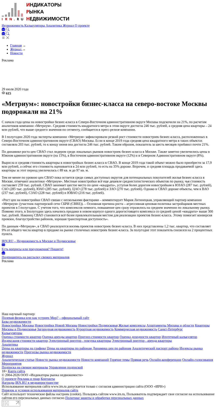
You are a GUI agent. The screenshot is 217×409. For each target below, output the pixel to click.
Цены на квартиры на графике (24, 348)
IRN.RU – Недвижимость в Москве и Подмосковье (39, 241)
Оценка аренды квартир (59, 337)
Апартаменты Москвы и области (170, 325)
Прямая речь (140, 360)
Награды (8, 382)
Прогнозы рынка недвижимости (47, 352)
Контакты (48, 379)
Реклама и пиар (28, 379)
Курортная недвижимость (95, 329)
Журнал (69, 25)
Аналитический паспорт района (155, 348)
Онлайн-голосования (197, 360)
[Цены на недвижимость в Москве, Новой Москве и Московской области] (36, 22)
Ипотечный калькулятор (179, 337)
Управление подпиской (66, 367)
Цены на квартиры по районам (69, 348)
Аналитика (54, 25)
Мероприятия (11, 363)
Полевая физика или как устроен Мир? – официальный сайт (45, 318)
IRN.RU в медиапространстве (36, 382)
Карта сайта (16, 371)
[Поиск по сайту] (7, 30)
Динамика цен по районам (112, 348)
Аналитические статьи (18, 360)
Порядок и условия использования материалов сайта (40, 390)
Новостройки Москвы (18, 325)
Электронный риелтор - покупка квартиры (80, 340)
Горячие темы (120, 360)
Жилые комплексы (132, 325)
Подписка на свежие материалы (25, 367)
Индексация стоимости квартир (25, 340)
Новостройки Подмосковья (98, 325)
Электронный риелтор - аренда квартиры (142, 340)
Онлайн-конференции (165, 360)
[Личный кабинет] (4, 30)
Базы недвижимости (16, 321)
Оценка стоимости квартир (21, 337)
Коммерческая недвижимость (135, 329)
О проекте (82, 25)
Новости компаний (95, 360)
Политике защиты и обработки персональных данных (104, 398)
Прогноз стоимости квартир (98, 337)
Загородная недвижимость (56, 329)
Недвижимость (13, 25)
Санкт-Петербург (170, 329)
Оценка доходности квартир (140, 337)
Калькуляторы (35, 25)
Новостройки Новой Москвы (56, 325)
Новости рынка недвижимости (57, 360)
